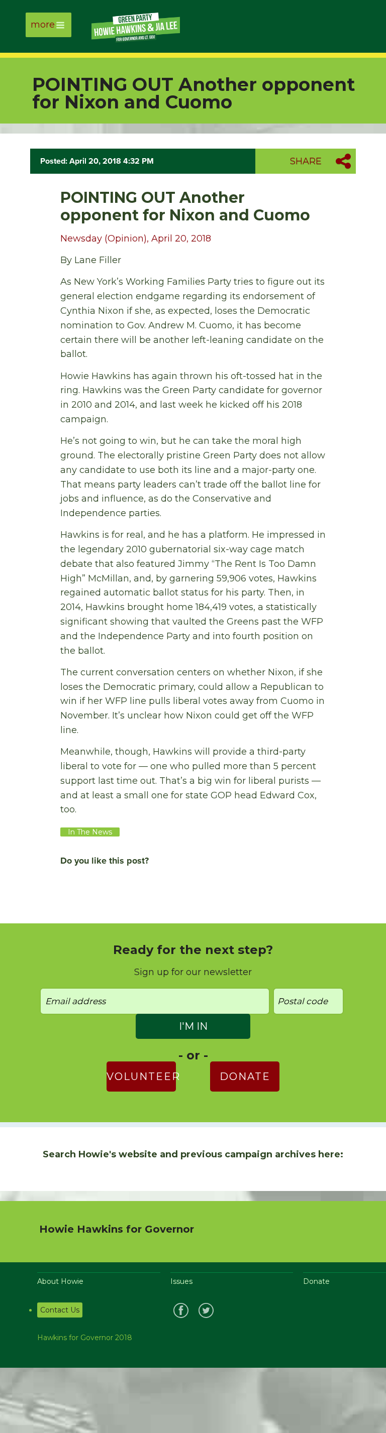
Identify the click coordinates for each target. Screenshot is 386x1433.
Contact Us (59, 1310)
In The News (90, 832)
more (43, 24)
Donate (245, 1076)
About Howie (60, 1281)
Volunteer (141, 1076)
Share (306, 161)
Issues (181, 1281)
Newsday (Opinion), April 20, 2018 (135, 238)
